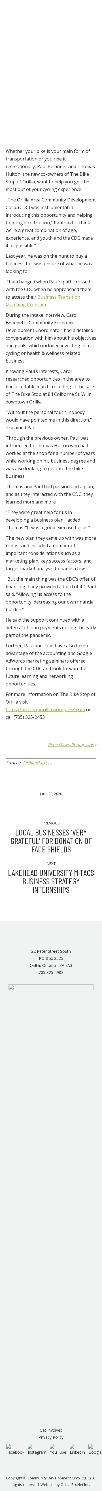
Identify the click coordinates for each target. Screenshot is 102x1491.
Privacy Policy (51, 1437)
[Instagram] (37, 1449)
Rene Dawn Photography (72, 744)
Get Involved (51, 1430)
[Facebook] (15, 1449)
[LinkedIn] (77, 1449)
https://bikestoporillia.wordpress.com (45, 709)
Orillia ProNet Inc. (75, 1484)
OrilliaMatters (37, 762)
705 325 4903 (51, 972)
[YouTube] (58, 1449)
